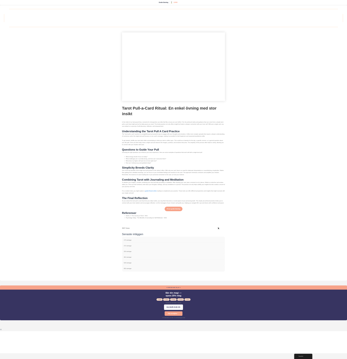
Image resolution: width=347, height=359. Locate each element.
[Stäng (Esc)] (20, 324)
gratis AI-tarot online (151, 191)
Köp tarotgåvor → (173, 313)
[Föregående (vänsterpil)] (2, 327)
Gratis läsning (163, 2)
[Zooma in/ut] (2, 324)
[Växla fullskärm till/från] (8, 324)
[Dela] (14, 324)
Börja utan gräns (185, 2)
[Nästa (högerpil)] (8, 327)
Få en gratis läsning (173, 209)
